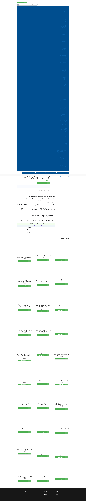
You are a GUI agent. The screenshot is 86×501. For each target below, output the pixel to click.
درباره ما (57, 491)
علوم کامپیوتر (64, 116)
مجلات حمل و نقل (63, 161)
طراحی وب (64, 94)
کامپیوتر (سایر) (64, 117)
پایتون (65, 98)
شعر (65, 15)
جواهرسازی (64, 20)
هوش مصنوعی (64, 107)
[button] (61, 260)
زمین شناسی (64, 66)
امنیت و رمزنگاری (63, 106)
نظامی (66, 130)
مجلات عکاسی (64, 149)
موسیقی (65, 13)
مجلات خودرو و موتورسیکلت (62, 160)
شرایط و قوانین (45, 492)
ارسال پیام (25, 494)
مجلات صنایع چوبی (63, 145)
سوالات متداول (45, 491)
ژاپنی (65, 88)
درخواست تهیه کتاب (55, 492)
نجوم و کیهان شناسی (63, 62)
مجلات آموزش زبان (63, 168)
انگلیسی (65, 80)
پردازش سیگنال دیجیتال (62, 55)
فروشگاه (57, 494)
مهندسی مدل (64, 51)
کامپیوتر (66, 91)
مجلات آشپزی (64, 167)
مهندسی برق (64, 33)
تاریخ (65, 69)
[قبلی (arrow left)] (1, 250)
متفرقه (66, 143)
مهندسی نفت (64, 43)
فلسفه (65, 73)
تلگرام (26, 491)
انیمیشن (65, 12)
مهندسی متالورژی (63, 47)
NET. (65, 101)
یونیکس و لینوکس (63, 109)
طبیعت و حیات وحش (64, 129)
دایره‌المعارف (65, 131)
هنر (66, 7)
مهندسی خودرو (64, 40)
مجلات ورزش (64, 166)
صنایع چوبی (64, 19)
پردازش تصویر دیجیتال (63, 108)
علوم (66, 58)
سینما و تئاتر (64, 14)
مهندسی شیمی (64, 36)
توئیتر (26, 493)
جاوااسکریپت (64, 95)
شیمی (65, 63)
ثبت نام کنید (18, 0)
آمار (65, 72)
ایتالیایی (65, 85)
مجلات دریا (64, 164)
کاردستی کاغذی (64, 25)
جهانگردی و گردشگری (63, 120)
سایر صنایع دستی (63, 27)
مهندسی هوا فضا (63, 34)
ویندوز (65, 102)
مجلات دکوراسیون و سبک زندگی (61, 151)
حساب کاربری (45, 494)
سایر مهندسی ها (63, 57)
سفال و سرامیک (63, 26)
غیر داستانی (65, 142)
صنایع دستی (65, 18)
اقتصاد (65, 71)
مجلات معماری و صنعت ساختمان (61, 153)
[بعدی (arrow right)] (84, 250)
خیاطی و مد (64, 21)
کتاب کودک (65, 139)
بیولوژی (65, 64)
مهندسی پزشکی (63, 35)
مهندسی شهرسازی (63, 42)
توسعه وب (64, 99)
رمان (66, 138)
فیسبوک (25, 492)
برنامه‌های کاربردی (63, 115)
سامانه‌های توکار (63, 114)
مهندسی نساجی (64, 50)
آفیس (65, 93)
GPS (65, 56)
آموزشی (66, 136)
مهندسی (66, 28)
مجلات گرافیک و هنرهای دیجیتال (61, 150)
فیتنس (66, 122)
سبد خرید (46, 493)
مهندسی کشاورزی (63, 44)
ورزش (66, 121)
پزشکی (65, 65)
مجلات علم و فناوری (63, 157)
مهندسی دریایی (64, 49)
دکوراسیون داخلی (64, 124)
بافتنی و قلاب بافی (63, 22)
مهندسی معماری (63, 29)
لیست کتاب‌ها (56, 493)
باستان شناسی (64, 70)
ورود (21, 0)
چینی (65, 87)
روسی (65, 86)
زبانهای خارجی (65, 79)
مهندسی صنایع (64, 41)
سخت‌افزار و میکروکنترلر (62, 113)
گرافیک (65, 11)
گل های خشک (45, 191)
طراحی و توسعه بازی (63, 100)
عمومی (65, 78)
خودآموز (66, 128)
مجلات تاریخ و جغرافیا (63, 165)
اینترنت (66, 135)
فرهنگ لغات (64, 77)
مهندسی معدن (64, 48)
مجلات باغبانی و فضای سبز (62, 152)
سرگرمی (65, 137)
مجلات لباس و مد (63, 146)
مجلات (66, 144)
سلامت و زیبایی (64, 123)
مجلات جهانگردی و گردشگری (62, 158)
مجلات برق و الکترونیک (62, 159)
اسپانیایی (65, 84)
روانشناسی (64, 76)
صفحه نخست (65, 6)
